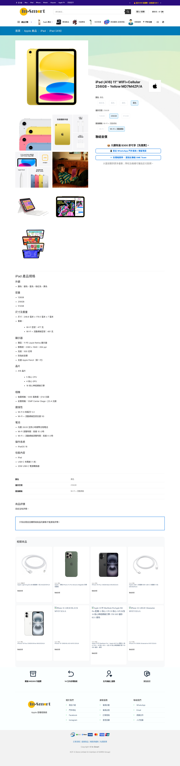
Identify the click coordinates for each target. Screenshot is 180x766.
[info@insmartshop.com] (158, 22)
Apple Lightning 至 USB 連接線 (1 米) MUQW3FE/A (33, 585)
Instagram (73, 720)
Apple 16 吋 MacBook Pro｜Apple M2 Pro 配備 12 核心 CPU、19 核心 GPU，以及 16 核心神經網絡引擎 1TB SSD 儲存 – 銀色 (108, 645)
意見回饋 (106, 720)
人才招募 (140, 720)
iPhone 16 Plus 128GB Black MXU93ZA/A (105, 585)
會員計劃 (106, 705)
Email (139, 710)
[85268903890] (163, 22)
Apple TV (62, 2)
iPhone (38, 2)
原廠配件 (70, 2)
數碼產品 (66, 22)
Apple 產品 (47, 22)
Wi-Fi (101, 129)
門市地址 (72, 710)
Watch (45, 2)
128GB (102, 116)
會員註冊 (106, 710)
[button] (158, 11)
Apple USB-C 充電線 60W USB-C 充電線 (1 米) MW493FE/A (143, 586)
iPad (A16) (55, 30)
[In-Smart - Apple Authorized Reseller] (32, 12)
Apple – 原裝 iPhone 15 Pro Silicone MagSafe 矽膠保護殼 (71, 586)
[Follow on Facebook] (16, 3)
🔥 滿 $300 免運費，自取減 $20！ (146, 3)
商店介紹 (72, 705)
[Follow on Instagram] (19, 3)
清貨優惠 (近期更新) (117, 22)
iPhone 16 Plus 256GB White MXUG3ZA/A (31, 643)
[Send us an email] (21, 3)
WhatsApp (141, 705)
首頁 (17, 30)
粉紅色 (101, 103)
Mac (26, 2)
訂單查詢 (106, 715)
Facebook (73, 715)
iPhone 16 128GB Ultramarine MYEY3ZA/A (142, 643)
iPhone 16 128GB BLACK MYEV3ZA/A (67, 643)
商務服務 (137, 22)
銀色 (123, 103)
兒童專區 (82, 22)
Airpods (53, 2)
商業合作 (140, 715)
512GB (126, 116)
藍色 (112, 103)
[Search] (128, 11)
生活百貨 (98, 22)
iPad (31, 2)
